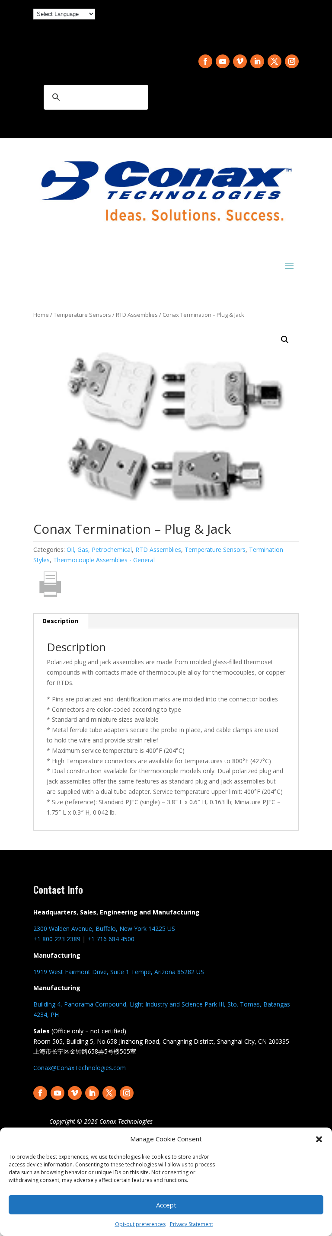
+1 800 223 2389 (56, 939)
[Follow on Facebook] (205, 61)
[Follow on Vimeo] (240, 61)
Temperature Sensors (82, 315)
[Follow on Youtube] (223, 61)
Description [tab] (60, 621)
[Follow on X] (274, 61)
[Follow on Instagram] (292, 61)
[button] (319, 1139)
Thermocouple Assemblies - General (104, 560)
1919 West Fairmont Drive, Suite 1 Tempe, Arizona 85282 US (118, 972)
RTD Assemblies (137, 315)
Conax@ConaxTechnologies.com (79, 1068)
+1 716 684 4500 (110, 939)
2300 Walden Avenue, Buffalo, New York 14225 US (104, 928)
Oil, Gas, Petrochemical (99, 549)
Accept (166, 1205)
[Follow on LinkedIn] (257, 61)
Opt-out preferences (140, 1224)
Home (41, 315)
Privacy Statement (191, 1224)
